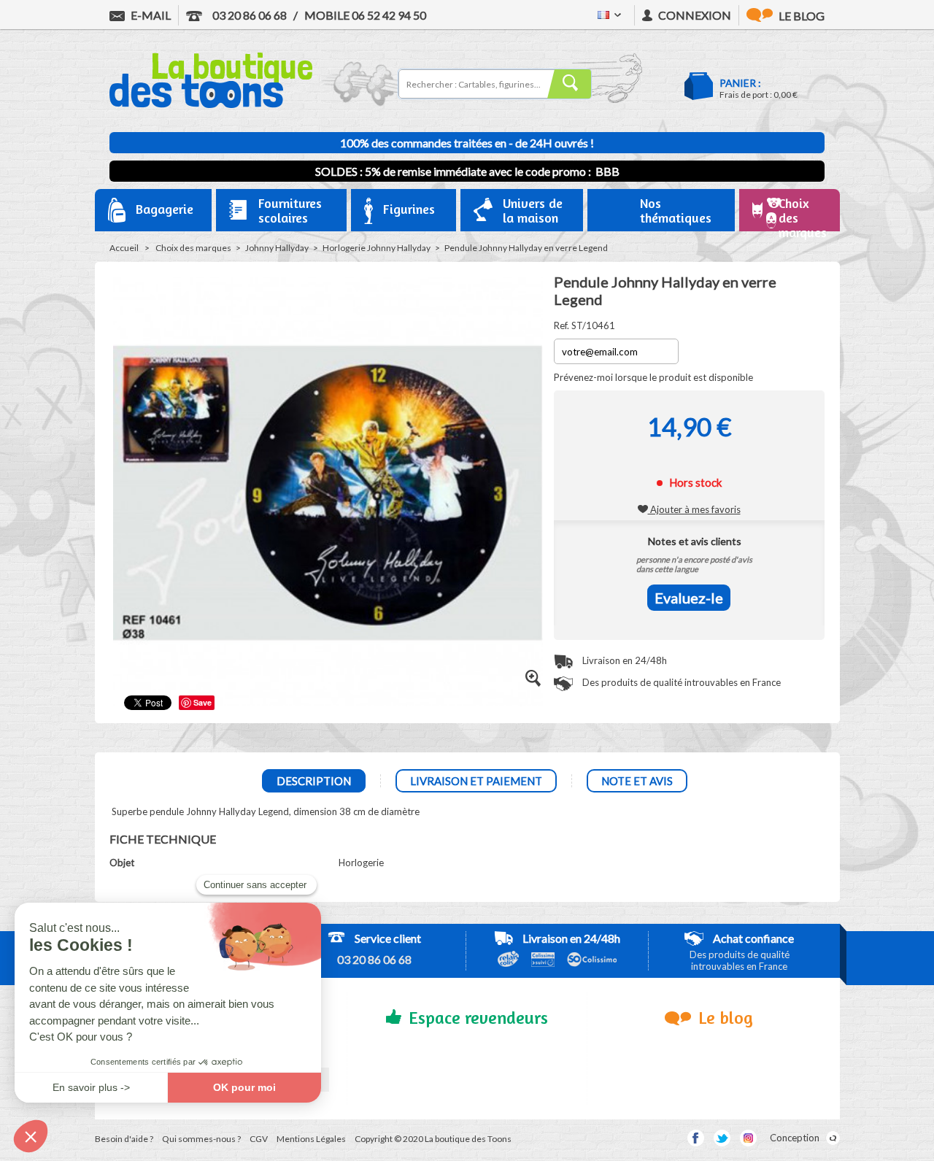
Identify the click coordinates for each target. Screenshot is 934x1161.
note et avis (637, 780)
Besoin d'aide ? (124, 1138)
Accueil (124, 247)
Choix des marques (193, 247)
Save (202, 702)
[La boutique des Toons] (210, 104)
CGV (259, 1138)
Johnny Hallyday (277, 247)
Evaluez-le (689, 597)
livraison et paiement (476, 780)
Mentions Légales (311, 1138)
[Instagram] (748, 1138)
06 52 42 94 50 (365, 15)
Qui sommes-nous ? (201, 1138)
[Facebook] (695, 1138)
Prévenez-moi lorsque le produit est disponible (653, 377)
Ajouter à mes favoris (694, 509)
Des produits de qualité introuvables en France (680, 682)
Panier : (740, 83)
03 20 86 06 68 (248, 15)
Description (314, 780)
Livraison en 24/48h (623, 660)
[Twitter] (722, 1138)
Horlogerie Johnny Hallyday (377, 247)
